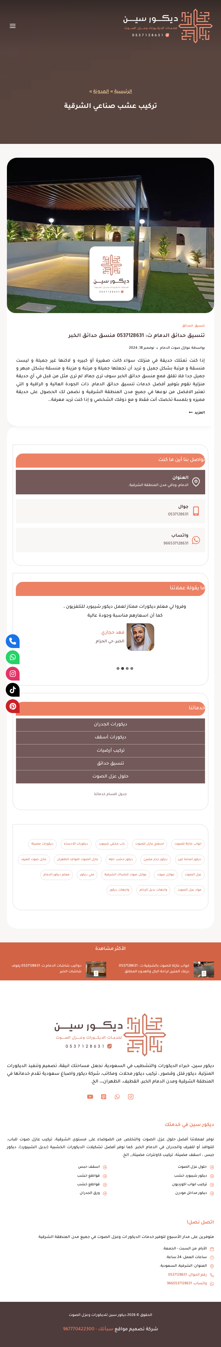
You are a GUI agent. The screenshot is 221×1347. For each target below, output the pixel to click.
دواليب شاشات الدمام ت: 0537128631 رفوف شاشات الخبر (46, 969)
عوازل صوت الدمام (175, 348)
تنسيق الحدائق (193, 326)
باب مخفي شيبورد (112, 844)
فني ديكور (87, 875)
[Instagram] (131, 1096)
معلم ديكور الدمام (56, 875)
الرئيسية (123, 91)
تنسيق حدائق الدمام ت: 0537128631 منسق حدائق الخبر (136, 336)
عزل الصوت (193, 875)
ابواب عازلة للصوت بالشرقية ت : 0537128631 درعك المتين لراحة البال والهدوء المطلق (154, 969)
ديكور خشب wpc (121, 859)
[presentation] (110, 235)
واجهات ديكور (119, 890)
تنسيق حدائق (110, 763)
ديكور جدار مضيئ (156, 859)
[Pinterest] (104, 1096)
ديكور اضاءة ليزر (189, 859)
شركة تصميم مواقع (136, 1329)
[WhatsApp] (117, 1096)
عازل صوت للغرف (34, 859)
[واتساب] (13, 657)
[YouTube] (90, 1096)
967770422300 (78, 1329)
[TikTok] (13, 690)
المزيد (197, 413)
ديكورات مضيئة (42, 844)
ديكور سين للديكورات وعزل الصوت (97, 1315)
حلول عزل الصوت (110, 776)
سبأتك (105, 1329)
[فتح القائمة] (13, 26)
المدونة (101, 91)
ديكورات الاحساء (76, 844)
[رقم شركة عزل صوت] (13, 641)
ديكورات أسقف (110, 737)
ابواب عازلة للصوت (187, 844)
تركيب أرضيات (111, 750)
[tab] (131, 668)
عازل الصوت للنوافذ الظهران (77, 859)
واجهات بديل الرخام (153, 890)
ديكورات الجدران (110, 724)
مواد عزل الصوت (189, 890)
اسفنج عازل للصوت (149, 844)
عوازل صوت (165, 875)
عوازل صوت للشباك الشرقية (125, 875)
